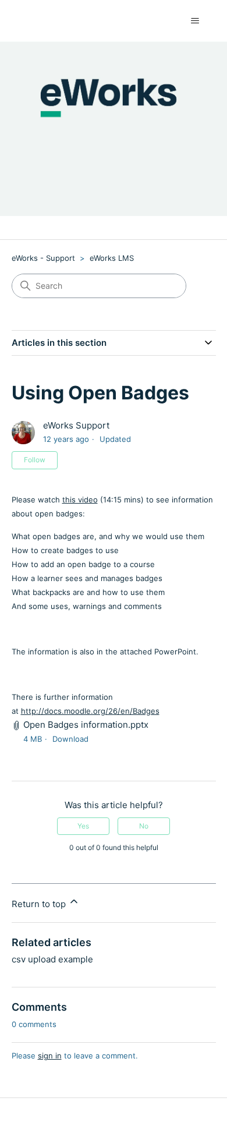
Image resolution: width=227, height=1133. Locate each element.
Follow (34, 459)
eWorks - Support (43, 258)
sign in (50, 1055)
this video (80, 499)
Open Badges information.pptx (85, 724)
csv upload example (52, 959)
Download (70, 738)
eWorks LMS (112, 258)
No (143, 826)
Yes (83, 826)
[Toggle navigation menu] (195, 21)
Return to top (40, 903)
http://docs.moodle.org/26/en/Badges (90, 711)
